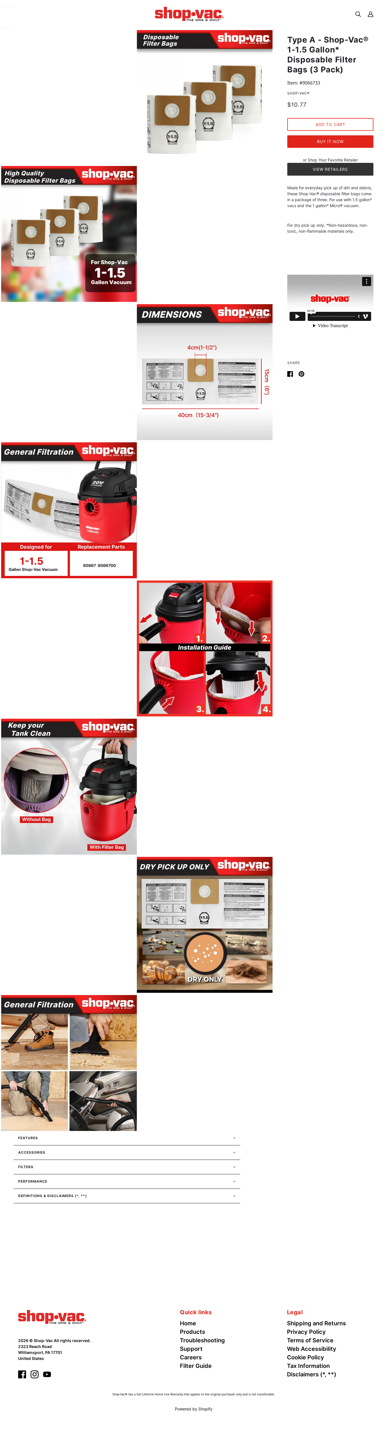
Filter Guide (196, 1365)
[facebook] (22, 1374)
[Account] (370, 13)
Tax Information (308, 1365)
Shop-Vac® (298, 93)
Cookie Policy (305, 1357)
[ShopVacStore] (52, 1316)
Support (191, 1348)
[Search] (358, 13)
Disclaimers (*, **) (311, 1374)
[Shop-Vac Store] (189, 13)
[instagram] (34, 1374)
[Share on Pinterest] (301, 373)
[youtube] (47, 1374)
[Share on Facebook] (290, 373)
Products (192, 1331)
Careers (191, 1357)
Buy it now (330, 141)
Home (188, 1323)
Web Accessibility (311, 1348)
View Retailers (330, 169)
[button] (127, 1138)
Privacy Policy (306, 1331)
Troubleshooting (202, 1340)
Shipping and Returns (316, 1323)
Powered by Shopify (193, 1408)
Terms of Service (310, 1340)
